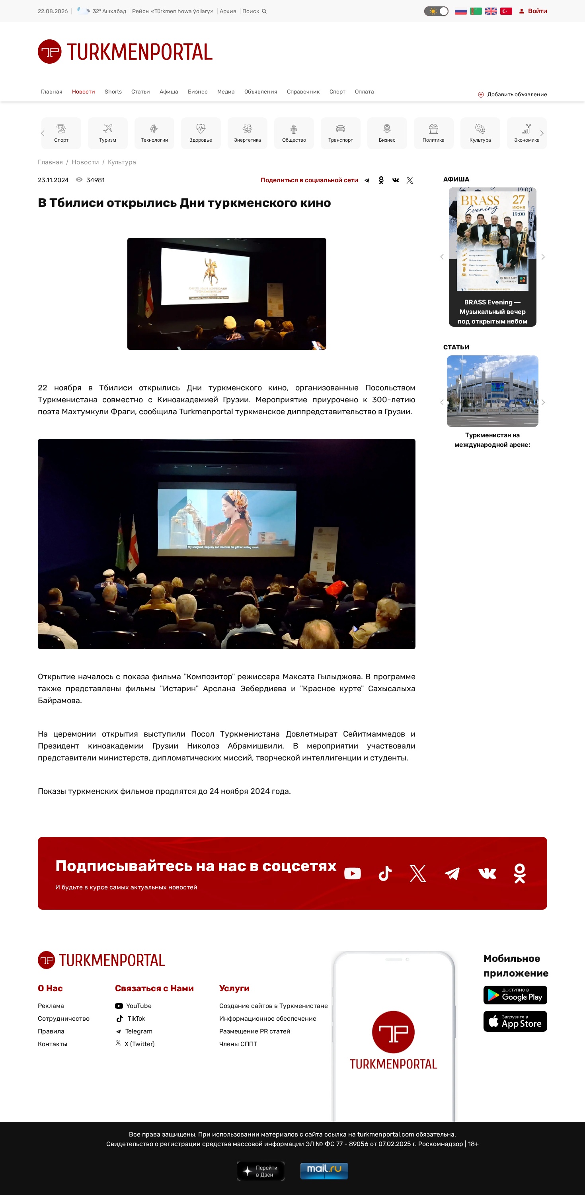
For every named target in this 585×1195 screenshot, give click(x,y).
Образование (526, 140)
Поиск (250, 11)
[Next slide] (541, 133)
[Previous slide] (44, 133)
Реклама (51, 1006)
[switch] (436, 11)
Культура (434, 140)
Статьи (140, 91)
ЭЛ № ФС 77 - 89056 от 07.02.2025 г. (361, 1144)
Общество (247, 140)
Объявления (260, 91)
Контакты (52, 1044)
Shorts (113, 91)
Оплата (364, 91)
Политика (387, 140)
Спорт (337, 91)
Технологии (107, 140)
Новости (83, 91)
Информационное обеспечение (267, 1018)
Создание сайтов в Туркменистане (273, 1006)
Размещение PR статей (255, 1031)
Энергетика (200, 140)
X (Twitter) (139, 1044)
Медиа (226, 91)
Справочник (303, 91)
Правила (51, 1031)
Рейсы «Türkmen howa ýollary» (173, 11)
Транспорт (294, 140)
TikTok (136, 1018)
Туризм (61, 140)
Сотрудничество (64, 1018)
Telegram (138, 1031)
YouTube (139, 1006)
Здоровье (154, 140)
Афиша (169, 91)
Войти (537, 11)
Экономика (480, 140)
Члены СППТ (238, 1044)
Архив (228, 11)
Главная (51, 91)
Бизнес (198, 91)
